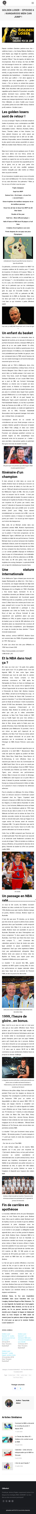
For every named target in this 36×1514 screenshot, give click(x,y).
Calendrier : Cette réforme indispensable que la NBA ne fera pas (24, 1452)
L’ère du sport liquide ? (22, 1463)
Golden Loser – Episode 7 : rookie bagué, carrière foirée (9, 1353)
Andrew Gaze (11, 1375)
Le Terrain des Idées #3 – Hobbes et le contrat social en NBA (24, 1439)
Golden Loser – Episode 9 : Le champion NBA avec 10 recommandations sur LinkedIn (25, 1338)
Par (26, 1369)
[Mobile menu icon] (32, 3)
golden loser (24, 1375)
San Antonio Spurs (18, 1377)
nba (30, 1375)
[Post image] (7, 1426)
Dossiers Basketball (14, 1369)
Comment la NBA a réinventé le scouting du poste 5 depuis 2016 (24, 1425)
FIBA (18, 1375)
